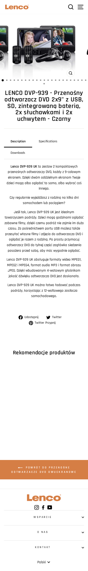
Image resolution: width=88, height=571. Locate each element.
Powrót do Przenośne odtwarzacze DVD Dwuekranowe (44, 470)
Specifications (48, 141)
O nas (43, 532)
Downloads (18, 153)
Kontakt (43, 547)
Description (18, 141)
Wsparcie (43, 517)
